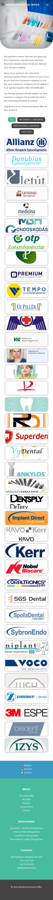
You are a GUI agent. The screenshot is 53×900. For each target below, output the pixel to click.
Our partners (26, 806)
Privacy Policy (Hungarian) (26, 831)
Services (26, 803)
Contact (26, 810)
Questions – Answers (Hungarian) (26, 828)
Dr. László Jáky (27, 795)
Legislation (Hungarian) (26, 835)
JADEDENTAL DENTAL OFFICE (22, 4)
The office (26, 799)
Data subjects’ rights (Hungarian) (26, 839)
